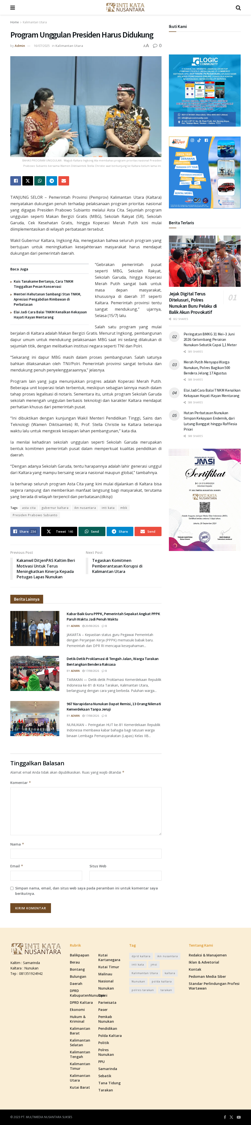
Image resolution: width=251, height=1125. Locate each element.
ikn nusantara (85, 508)
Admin (20, 45)
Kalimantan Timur (80, 1066)
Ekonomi (77, 1009)
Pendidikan (107, 1028)
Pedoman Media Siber (207, 976)
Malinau (105, 974)
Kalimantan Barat (80, 1030)
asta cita (29, 508)
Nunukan (106, 988)
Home (14, 22)
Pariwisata (107, 1002)
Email (16, 866)
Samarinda (107, 1068)
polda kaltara (162, 981)
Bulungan (78, 976)
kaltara (170, 973)
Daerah (76, 983)
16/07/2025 (42, 45)
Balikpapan (79, 955)
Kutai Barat (80, 1087)
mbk (123, 508)
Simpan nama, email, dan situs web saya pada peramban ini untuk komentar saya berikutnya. (86, 891)
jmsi (154, 964)
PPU (101, 1061)
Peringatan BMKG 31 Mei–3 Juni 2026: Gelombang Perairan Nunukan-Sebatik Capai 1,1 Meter (210, 339)
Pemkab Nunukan (106, 1019)
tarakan (166, 990)
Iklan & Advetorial (204, 962)
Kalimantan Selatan (80, 1042)
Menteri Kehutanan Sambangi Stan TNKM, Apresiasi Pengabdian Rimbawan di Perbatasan (47, 299)
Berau (75, 962)
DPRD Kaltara (81, 1002)
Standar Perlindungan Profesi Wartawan (214, 986)
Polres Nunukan (106, 1052)
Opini (102, 995)
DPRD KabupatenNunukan (87, 993)
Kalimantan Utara (35, 22)
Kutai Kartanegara (109, 957)
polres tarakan (143, 990)
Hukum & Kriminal (78, 1019)
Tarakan (105, 1090)
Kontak (195, 969)
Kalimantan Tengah (80, 1054)
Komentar (20, 782)
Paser (103, 1009)
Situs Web (97, 866)
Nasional (105, 981)
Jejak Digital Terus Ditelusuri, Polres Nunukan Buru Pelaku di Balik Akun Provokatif (193, 303)
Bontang (77, 969)
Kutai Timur (108, 967)
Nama (17, 844)
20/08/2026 (92, 626)
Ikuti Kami (178, 26)
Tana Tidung (109, 1083)
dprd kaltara (141, 956)
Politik (103, 1042)
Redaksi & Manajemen (208, 955)
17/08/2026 (92, 671)
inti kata (108, 508)
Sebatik (104, 1075)
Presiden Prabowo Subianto (35, 515)
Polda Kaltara (110, 1035)
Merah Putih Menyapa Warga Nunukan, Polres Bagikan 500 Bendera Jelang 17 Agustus (207, 367)
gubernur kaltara (55, 508)
